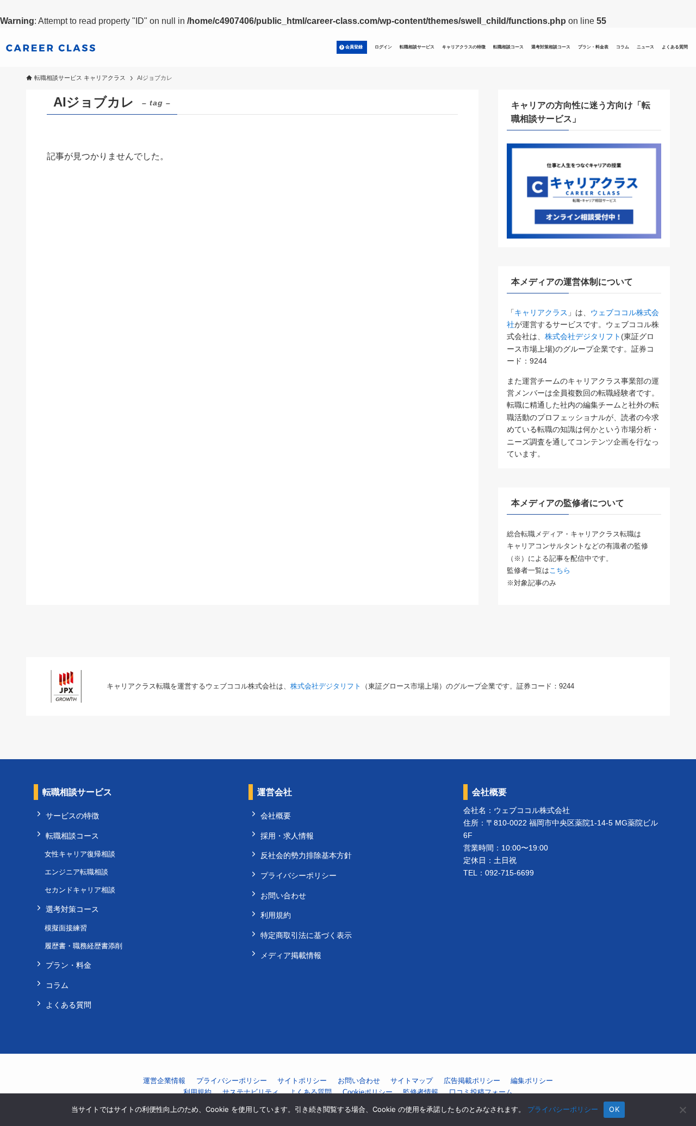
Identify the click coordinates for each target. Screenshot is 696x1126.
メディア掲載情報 (290, 955)
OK (614, 1109)
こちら (559, 570)
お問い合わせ (283, 895)
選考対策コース (72, 909)
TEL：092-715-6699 (498, 872)
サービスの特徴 (72, 815)
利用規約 (275, 915)
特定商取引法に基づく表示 (306, 935)
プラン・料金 (68, 965)
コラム (57, 985)
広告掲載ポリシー (472, 1081)
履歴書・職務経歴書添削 (83, 946)
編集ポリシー (532, 1081)
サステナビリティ (250, 1092)
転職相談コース (72, 835)
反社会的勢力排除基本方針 (306, 855)
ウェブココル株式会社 (532, 810)
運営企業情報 (164, 1081)
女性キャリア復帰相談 (80, 854)
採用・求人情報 (287, 835)
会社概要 (275, 815)
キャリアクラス (541, 312)
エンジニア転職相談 (76, 872)
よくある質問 (68, 1004)
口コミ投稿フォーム (481, 1092)
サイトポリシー (302, 1081)
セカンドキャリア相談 (80, 890)
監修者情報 (420, 1092)
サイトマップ (411, 1081)
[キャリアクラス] (50, 47)
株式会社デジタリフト (583, 336)
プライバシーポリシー (298, 875)
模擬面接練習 (66, 928)
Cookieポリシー (368, 1092)
